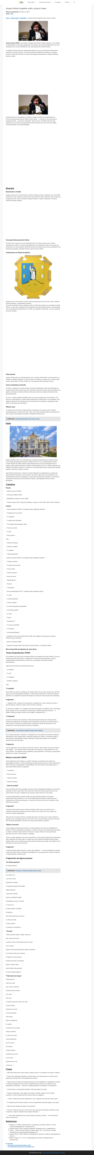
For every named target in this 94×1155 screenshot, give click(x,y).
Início (7, 18)
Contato (51, 1152)
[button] (74, 2)
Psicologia (57, 2)
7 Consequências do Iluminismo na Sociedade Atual (21, 1146)
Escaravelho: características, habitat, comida (19, 1145)
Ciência (67, 2)
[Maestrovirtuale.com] (21, 2)
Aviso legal (46, 1152)
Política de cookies (60, 1152)
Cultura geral (31, 2)
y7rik (11, 13)
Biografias (23, 18)
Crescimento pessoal (44, 2)
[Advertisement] (33, 69)
